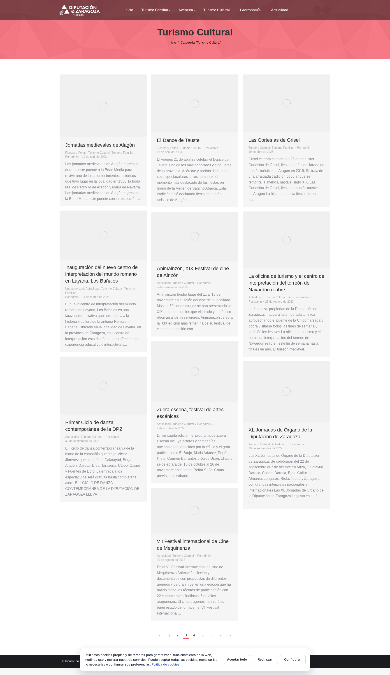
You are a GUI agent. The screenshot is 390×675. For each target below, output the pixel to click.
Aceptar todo (237, 659)
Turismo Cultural (99, 152)
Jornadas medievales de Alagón (100, 145)
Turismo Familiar (122, 152)
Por (72, 156)
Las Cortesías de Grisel (274, 140)
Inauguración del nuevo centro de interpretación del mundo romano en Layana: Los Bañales (101, 274)
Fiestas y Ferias (75, 152)
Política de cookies (165, 664)
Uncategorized (74, 288)
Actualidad (92, 288)
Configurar (292, 659)
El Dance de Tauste (178, 140)
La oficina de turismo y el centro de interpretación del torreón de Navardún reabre (286, 282)
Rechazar (265, 659)
